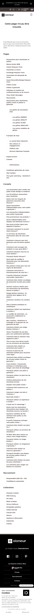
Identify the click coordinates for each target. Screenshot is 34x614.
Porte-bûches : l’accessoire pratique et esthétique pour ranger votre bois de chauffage (17, 366)
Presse (17, 572)
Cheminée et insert (13, 70)
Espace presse (11, 156)
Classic (9, 524)
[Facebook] (8, 556)
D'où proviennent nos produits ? (18, 217)
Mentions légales (17, 585)
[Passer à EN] (32, 9)
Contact (9, 159)
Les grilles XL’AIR (19, 123)
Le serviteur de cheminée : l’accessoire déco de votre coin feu (17, 235)
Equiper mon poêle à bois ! (16, 385)
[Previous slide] (3, 3)
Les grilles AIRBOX (20, 117)
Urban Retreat (11, 510)
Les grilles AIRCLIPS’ (20, 125)
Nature (9, 515)
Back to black (11, 501)
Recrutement (17, 576)
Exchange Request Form (15, 72)
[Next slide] (31, 3)
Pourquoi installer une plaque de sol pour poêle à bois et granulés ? (17, 455)
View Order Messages (14, 95)
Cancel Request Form (14, 67)
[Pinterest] (25, 556)
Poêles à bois (11, 85)
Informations (14, 165)
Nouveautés (10, 98)
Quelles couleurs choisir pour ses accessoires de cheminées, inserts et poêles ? (17, 288)
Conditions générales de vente (17, 170)
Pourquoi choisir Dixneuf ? (16, 256)
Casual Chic (10, 512)
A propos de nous (12, 135)
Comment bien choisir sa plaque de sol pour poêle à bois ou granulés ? (18, 359)
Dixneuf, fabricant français (19, 151)
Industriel (10, 521)
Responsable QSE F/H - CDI (16, 478)
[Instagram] (17, 556)
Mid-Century (11, 496)
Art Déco (9, 498)
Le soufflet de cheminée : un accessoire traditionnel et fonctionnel (16, 316)
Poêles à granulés (13, 87)
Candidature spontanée (15, 481)
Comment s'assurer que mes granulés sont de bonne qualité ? (18, 242)
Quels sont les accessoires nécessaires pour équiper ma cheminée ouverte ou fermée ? (17, 409)
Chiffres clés (14, 148)
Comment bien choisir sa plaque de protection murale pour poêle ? (18, 282)
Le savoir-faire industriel (19, 141)
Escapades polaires (13, 507)
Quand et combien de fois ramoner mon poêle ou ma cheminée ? (16, 415)
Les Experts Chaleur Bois (17, 563)
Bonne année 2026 (13, 64)
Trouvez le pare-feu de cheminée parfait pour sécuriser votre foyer (18, 352)
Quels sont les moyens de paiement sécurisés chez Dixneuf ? (16, 201)
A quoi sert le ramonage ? (16, 404)
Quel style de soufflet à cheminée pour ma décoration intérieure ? (17, 261)
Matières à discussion (14, 518)
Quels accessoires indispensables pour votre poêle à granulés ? (18, 207)
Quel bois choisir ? (13, 397)
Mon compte (11, 173)
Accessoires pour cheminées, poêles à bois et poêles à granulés (17, 102)
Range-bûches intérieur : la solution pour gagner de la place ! (16, 295)
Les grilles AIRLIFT (20, 120)
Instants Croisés (12, 493)
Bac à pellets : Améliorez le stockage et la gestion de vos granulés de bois (17, 322)
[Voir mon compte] (19, 9)
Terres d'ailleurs (12, 504)
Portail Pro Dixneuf (17, 568)
